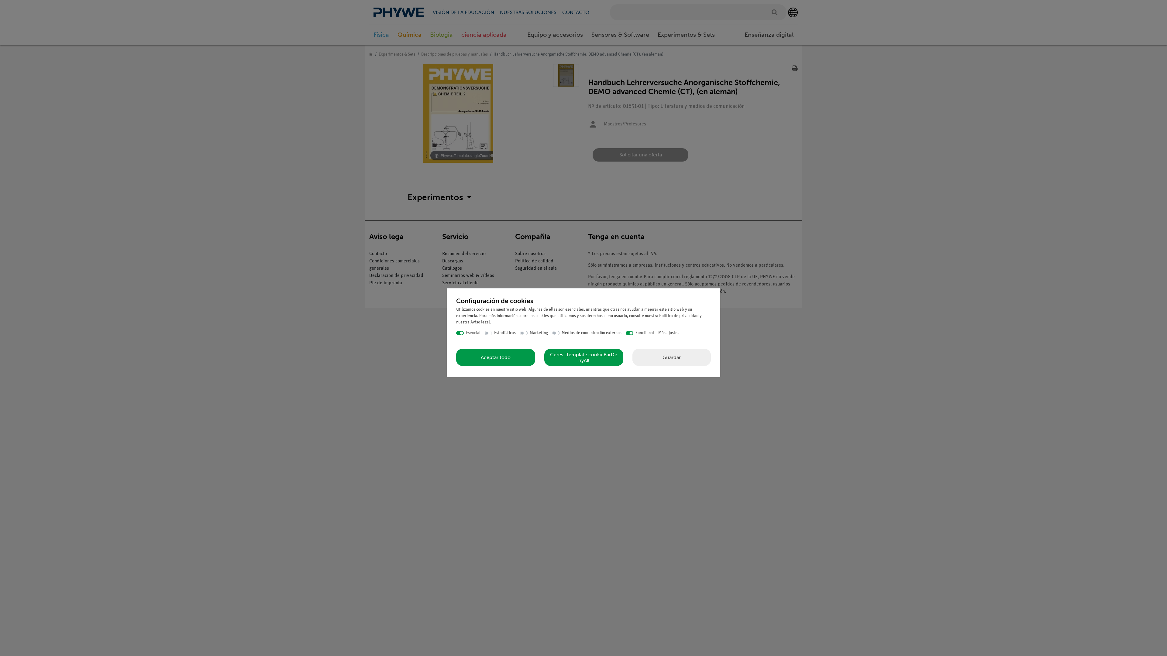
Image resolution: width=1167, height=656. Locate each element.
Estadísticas (505, 333)
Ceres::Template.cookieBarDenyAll (583, 357)
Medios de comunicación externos (591, 333)
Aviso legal (480, 322)
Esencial (473, 333)
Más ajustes (668, 333)
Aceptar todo (496, 357)
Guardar (672, 357)
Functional (644, 333)
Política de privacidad (679, 316)
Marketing (539, 333)
